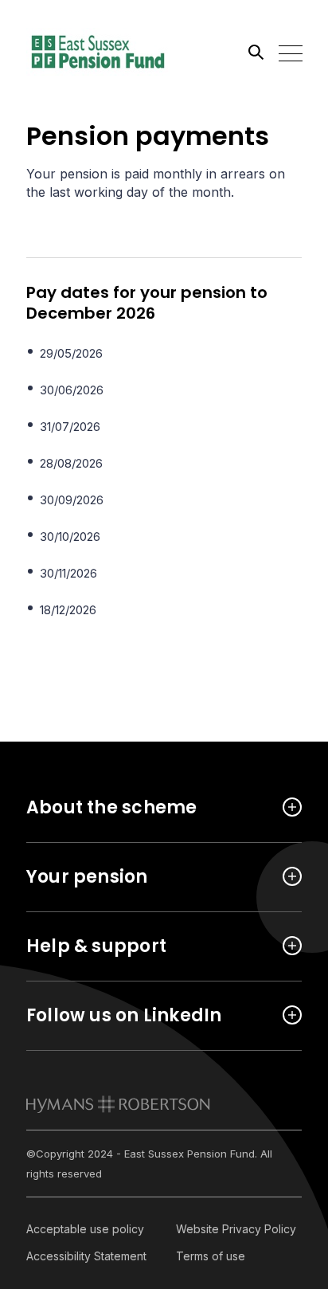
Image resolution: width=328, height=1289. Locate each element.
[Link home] (98, 52)
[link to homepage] (118, 1104)
